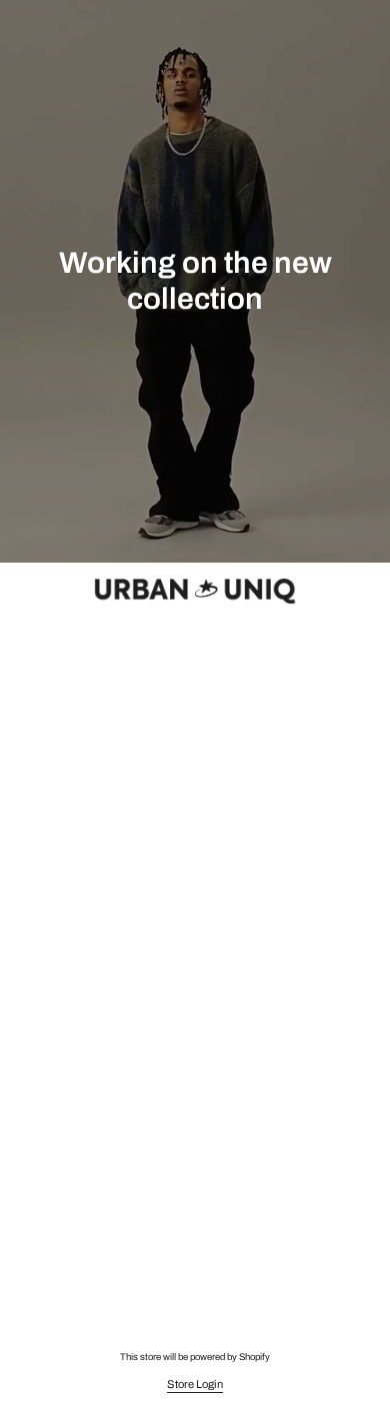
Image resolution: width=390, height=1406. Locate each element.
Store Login (195, 1384)
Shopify (254, 1357)
